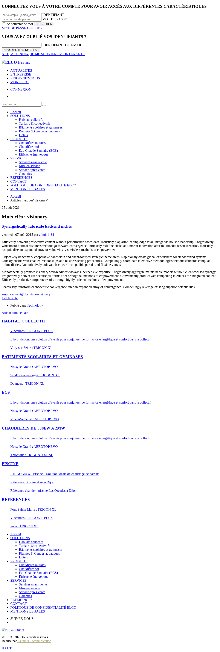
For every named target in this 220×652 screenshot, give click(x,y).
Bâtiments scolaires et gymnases (40, 549)
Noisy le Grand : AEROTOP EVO (34, 367)
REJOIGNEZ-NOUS (25, 78)
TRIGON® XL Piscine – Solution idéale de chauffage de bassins (54, 474)
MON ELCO (19, 82)
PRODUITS (19, 561)
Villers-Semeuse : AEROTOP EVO (34, 419)
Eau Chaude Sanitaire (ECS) (38, 573)
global (25, 294)
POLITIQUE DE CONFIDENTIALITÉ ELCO (43, 607)
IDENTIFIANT (53, 15)
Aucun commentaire (15, 313)
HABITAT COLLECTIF (24, 321)
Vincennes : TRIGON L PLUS (31, 331)
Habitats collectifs (31, 542)
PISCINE (10, 463)
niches (33, 294)
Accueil (15, 534)
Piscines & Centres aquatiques (39, 553)
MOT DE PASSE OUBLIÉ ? (22, 28)
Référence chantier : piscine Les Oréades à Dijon (43, 490)
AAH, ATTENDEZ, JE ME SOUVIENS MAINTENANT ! (43, 54)
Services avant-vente (33, 584)
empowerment (11, 294)
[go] (44, 105)
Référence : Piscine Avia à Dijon (32, 482)
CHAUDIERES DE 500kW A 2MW (33, 428)
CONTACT (18, 603)
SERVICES (18, 580)
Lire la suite (10, 298)
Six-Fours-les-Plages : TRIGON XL (35, 375)
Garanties (25, 596)
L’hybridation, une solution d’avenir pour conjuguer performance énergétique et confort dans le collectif (80, 339)
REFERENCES (16, 499)
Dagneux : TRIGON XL (27, 383)
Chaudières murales (32, 565)
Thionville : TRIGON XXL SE (31, 455)
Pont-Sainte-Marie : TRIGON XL (33, 509)
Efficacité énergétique (33, 576)
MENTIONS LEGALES (27, 611)
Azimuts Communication (34, 641)
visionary (44, 294)
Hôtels (23, 557)
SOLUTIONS (20, 538)
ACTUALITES (21, 70)
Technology (35, 305)
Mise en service (29, 588)
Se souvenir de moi (20, 24)
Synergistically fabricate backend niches (37, 226)
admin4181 (46, 234)
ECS (6, 392)
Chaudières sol (29, 569)
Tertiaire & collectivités (34, 546)
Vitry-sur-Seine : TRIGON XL (31, 347)
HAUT (7, 648)
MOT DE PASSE (54, 19)
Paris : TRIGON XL (24, 526)
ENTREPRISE (20, 74)
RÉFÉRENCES (21, 600)
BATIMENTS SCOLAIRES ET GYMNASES (42, 356)
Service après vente (32, 592)
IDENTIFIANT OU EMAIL (62, 45)
